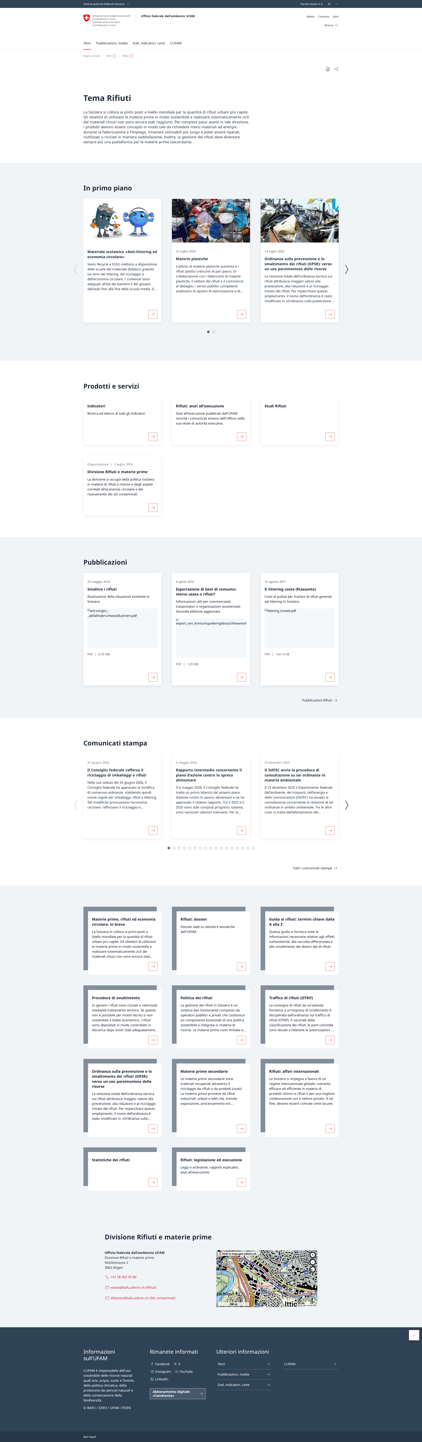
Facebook (162, 1364)
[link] (122, 941)
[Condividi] (336, 69)
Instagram (163, 1371)
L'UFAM (289, 1364)
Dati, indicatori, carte (234, 1384)
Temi (221, 1364)
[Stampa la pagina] (327, 69)
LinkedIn (161, 1379)
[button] (87, 43)
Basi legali (89, 1437)
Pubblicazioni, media (233, 1374)
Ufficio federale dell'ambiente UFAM (168, 16)
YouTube (186, 1371)
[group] (122, 261)
